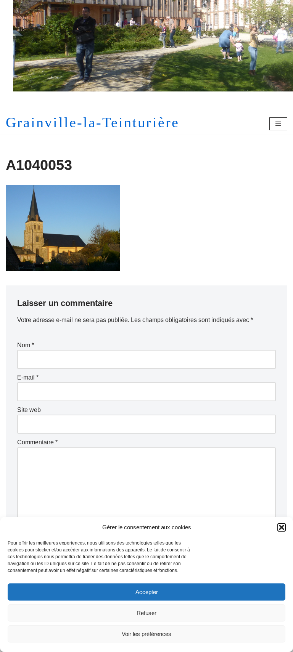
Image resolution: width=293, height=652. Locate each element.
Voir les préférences (146, 634)
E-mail (28, 377)
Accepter (146, 592)
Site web (29, 410)
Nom (25, 345)
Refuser (146, 613)
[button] (281, 527)
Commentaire (37, 442)
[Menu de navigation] (278, 123)
